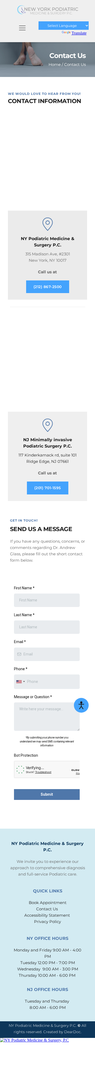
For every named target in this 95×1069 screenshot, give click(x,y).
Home (55, 64)
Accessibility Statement (47, 934)
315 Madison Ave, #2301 (47, 253)
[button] (22, 28)
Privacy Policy (47, 940)
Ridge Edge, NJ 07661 (47, 461)
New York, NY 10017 (47, 260)
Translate (79, 33)
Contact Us (75, 64)
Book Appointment (47, 921)
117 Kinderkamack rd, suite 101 (47, 455)
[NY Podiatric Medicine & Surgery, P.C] (47, 1059)
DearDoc (72, 1051)
